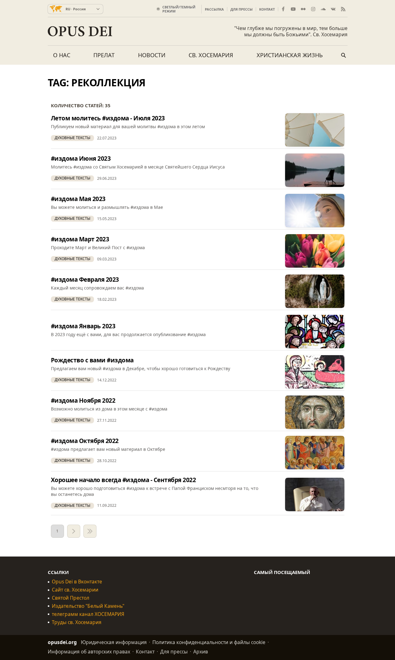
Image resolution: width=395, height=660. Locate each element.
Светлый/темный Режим (178, 9)
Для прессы (241, 9)
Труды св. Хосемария (76, 622)
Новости (151, 55)
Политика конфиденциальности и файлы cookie (208, 642)
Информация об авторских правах (89, 651)
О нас (61, 55)
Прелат (104, 55)
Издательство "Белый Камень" (88, 606)
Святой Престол (70, 598)
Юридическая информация (114, 642)
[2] (73, 531)
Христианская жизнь (290, 55)
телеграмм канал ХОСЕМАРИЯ (88, 614)
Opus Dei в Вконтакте (77, 581)
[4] (89, 531)
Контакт (267, 9)
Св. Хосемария (211, 55)
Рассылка (214, 9)
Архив (200, 651)
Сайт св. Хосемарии (75, 590)
